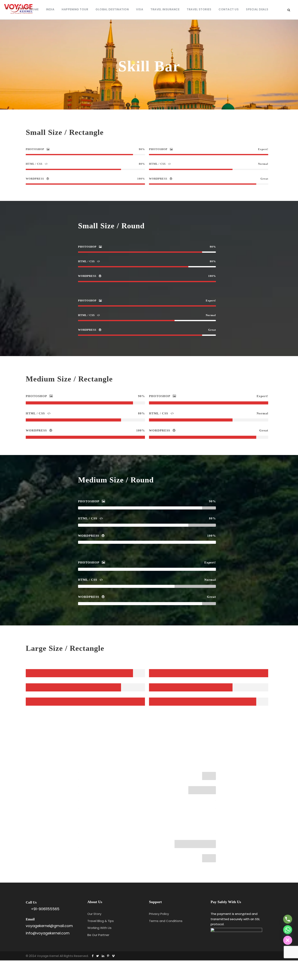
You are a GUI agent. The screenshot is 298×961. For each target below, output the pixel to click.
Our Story (94, 914)
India (50, 9)
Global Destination (112, 9)
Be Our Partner (98, 935)
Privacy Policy (159, 914)
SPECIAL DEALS (257, 9)
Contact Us (229, 9)
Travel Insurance (164, 9)
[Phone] (287, 919)
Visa (139, 9)
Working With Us (99, 928)
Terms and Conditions (165, 921)
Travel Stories (199, 9)
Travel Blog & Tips (100, 921)
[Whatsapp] (287, 929)
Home (34, 9)
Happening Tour (75, 9)
